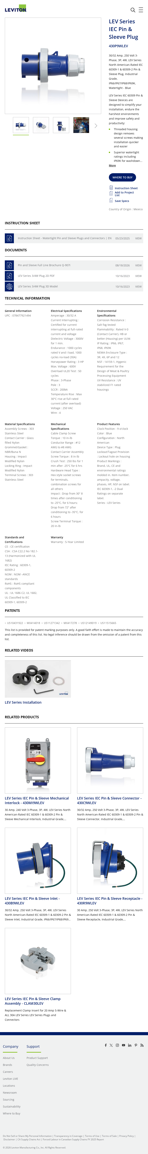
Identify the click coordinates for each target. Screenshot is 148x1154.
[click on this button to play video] (38, 679)
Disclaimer (9, 1139)
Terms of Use (92, 1136)
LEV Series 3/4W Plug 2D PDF (36, 276)
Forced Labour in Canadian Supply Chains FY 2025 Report (73, 1139)
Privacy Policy (126, 1136)
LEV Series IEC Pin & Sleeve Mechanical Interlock (37, 800)
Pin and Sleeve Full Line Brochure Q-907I (44, 265)
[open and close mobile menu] (141, 10)
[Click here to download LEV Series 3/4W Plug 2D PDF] (9, 276)
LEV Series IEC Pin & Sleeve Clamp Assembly (33, 1001)
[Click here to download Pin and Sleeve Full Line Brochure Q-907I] (9, 265)
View (138, 238)
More (112, 165)
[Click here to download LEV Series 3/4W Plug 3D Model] (9, 286)
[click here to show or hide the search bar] (133, 10)
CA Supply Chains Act (29, 1139)
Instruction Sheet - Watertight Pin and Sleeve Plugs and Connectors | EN (65, 238)
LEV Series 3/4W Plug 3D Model (38, 286)
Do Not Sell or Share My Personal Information (27, 1136)
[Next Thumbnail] (95, 125)
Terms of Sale (109, 1136)
